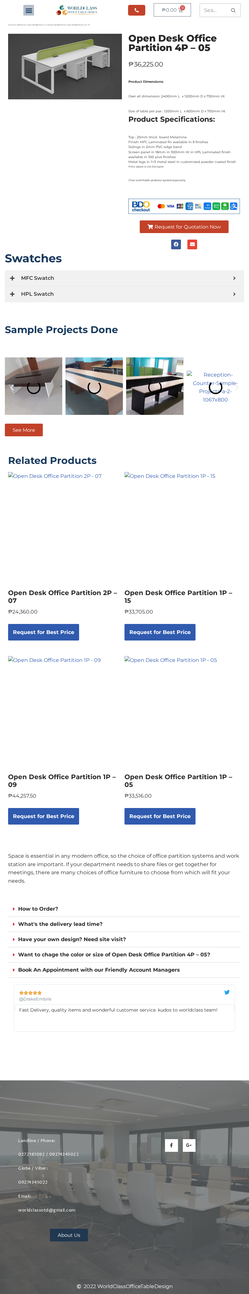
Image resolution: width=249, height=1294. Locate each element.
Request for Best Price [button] (43, 632)
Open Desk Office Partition (36, 25)
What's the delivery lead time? (60, 924)
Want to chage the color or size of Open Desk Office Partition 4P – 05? (114, 955)
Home (10, 25)
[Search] (233, 10)
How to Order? (38, 909)
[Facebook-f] (171, 1145)
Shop (15, 25)
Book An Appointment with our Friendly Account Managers (99, 970)
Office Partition (22, 25)
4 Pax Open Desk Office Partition (56, 25)
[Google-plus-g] (189, 1145)
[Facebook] (176, 244)
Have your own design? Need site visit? (72, 939)
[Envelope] (192, 244)
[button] (28, 10)
